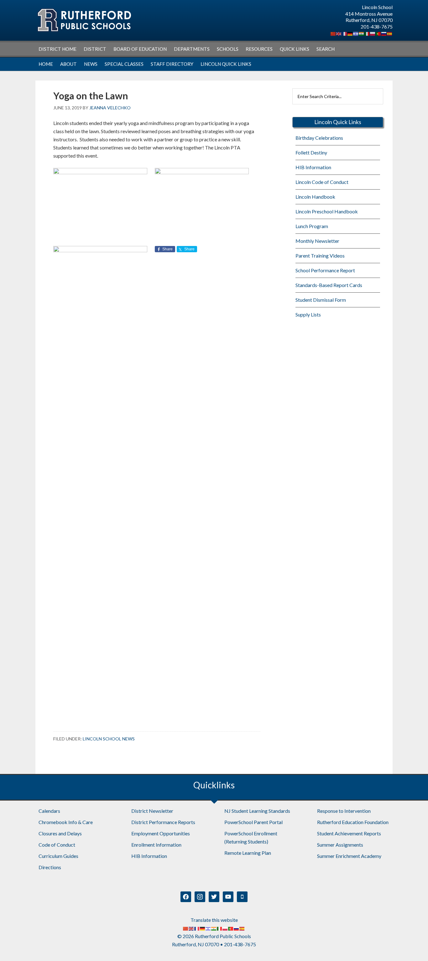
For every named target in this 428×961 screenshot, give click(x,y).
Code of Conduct (57, 845)
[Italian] (367, 33)
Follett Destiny (311, 152)
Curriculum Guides (58, 856)
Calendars (49, 811)
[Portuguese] (378, 33)
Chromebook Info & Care (66, 822)
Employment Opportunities (160, 833)
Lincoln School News (109, 738)
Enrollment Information (156, 845)
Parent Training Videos (320, 256)
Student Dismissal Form (320, 300)
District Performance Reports (163, 822)
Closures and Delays (60, 833)
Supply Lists (308, 314)
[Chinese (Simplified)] (333, 33)
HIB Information (313, 167)
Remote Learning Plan (247, 853)
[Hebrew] (356, 33)
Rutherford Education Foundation (353, 822)
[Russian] (384, 33)
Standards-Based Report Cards (328, 285)
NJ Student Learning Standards (257, 811)
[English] (339, 33)
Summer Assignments (340, 845)
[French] (344, 33)
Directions (50, 867)
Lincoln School (84, 20)
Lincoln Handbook (315, 197)
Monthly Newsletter (317, 241)
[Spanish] (390, 33)
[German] (350, 33)
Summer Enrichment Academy (349, 856)
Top (413, 946)
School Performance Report (325, 270)
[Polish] (373, 33)
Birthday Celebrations (319, 138)
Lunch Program (311, 226)
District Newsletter (152, 811)
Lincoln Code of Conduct (321, 182)
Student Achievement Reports (349, 833)
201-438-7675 (377, 26)
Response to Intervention (344, 811)
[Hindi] (361, 33)
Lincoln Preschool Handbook (326, 211)
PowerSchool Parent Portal (253, 822)
